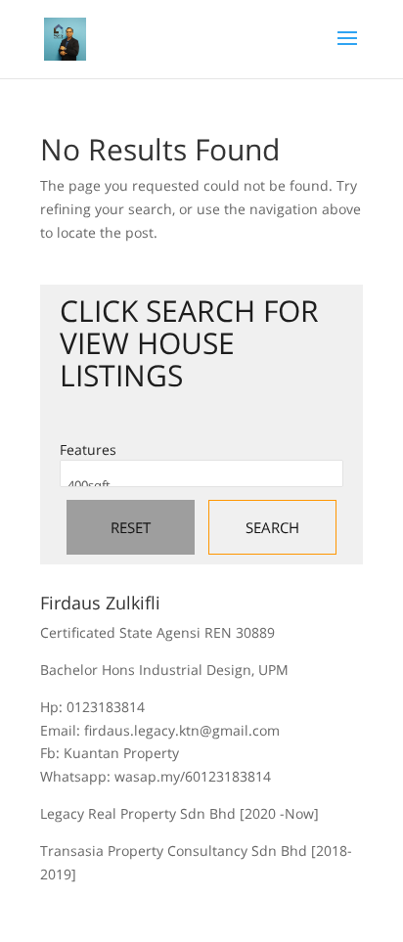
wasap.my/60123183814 (192, 776)
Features (88, 449)
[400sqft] (201, 485)
